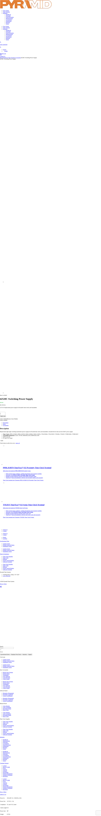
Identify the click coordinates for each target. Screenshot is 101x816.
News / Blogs (3, 792)
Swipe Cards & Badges (8, 560)
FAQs (4, 768)
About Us (5, 529)
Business (8, 22)
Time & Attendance (4, 554)
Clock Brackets (6, 677)
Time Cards (5, 557)
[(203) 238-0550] (0, 42)
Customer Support (4, 763)
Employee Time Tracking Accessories (12, 57)
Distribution (8, 21)
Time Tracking (6, 12)
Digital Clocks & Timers (8, 545)
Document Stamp (7, 708)
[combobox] (7, 648)
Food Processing (10, 17)
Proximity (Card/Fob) (8, 694)
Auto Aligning (6, 706)
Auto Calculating (7, 707)
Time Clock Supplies (8, 556)
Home (1, 57)
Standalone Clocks (7, 546)
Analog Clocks (6, 543)
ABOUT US (3, 794)
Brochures (5, 776)
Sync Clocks (6, 10)
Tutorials (5, 769)
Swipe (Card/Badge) (8, 696)
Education (8, 16)
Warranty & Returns (7, 775)
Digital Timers (6, 673)
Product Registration (7, 773)
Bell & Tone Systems (8, 672)
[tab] (52, 422)
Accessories (6, 425)
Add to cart (3, 416)
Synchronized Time (4, 541)
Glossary (5, 771)
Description (5, 422)
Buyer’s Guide (6, 767)
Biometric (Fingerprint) (8, 693)
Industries (5, 13)
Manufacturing (9, 18)
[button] (9, 419)
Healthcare (8, 14)
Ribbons (5, 559)
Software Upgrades (7, 561)
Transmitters (6, 675)
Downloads (5, 772)
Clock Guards (6, 679)
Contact (5, 531)
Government (9, 19)
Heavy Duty (6, 710)
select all (18, 443)
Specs (4, 424)
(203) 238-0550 (3, 44)
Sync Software (6, 676)
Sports (7, 23)
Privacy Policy (3, 584)
